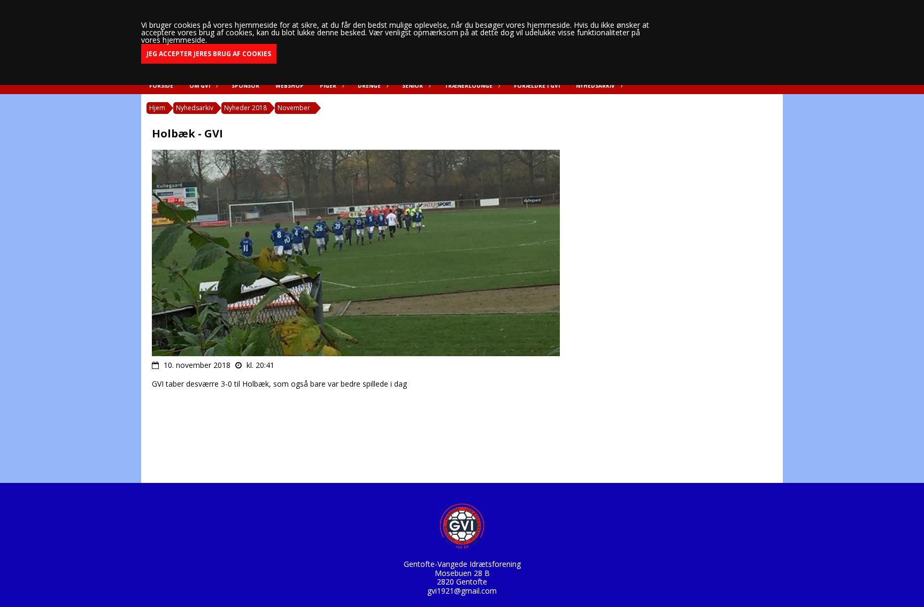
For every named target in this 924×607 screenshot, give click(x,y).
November (294, 107)
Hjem (157, 107)
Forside (161, 85)
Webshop (289, 85)
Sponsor (245, 85)
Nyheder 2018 (245, 107)
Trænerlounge (468, 85)
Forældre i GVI (537, 85)
